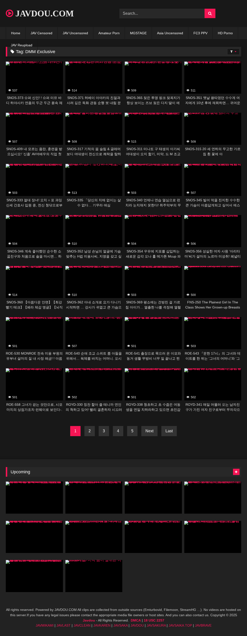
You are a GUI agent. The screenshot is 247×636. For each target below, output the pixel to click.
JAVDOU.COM (43, 13)
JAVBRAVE (203, 625)
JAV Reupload (21, 45)
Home (15, 33)
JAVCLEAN (82, 625)
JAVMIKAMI (45, 625)
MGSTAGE (138, 33)
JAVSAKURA (156, 625)
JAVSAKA (120, 625)
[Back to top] (232, 621)
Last (169, 431)
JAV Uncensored (75, 33)
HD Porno (225, 33)
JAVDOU (137, 625)
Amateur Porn (109, 33)
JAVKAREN (101, 625)
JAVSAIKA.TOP (180, 625)
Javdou (89, 620)
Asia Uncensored (170, 33)
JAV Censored (41, 33)
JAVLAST (63, 625)
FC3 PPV (200, 33)
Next (149, 431)
